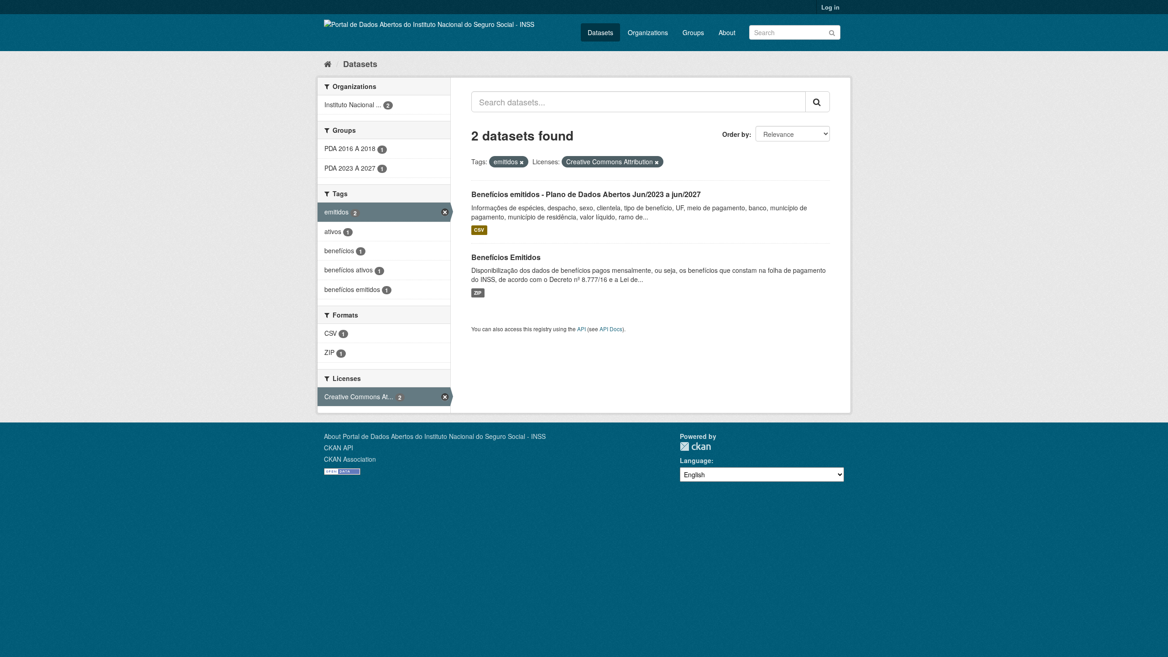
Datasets (600, 32)
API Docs (611, 329)
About (727, 32)
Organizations (648, 32)
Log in (830, 7)
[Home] (328, 63)
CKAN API (338, 447)
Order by (735, 134)
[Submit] (832, 32)
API (581, 329)
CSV (479, 230)
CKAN (695, 446)
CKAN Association (350, 459)
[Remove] (522, 162)
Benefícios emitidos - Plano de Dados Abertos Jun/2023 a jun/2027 (586, 194)
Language (695, 460)
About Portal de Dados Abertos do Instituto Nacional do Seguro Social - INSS (435, 436)
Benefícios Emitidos (506, 257)
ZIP (477, 292)
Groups (693, 32)
